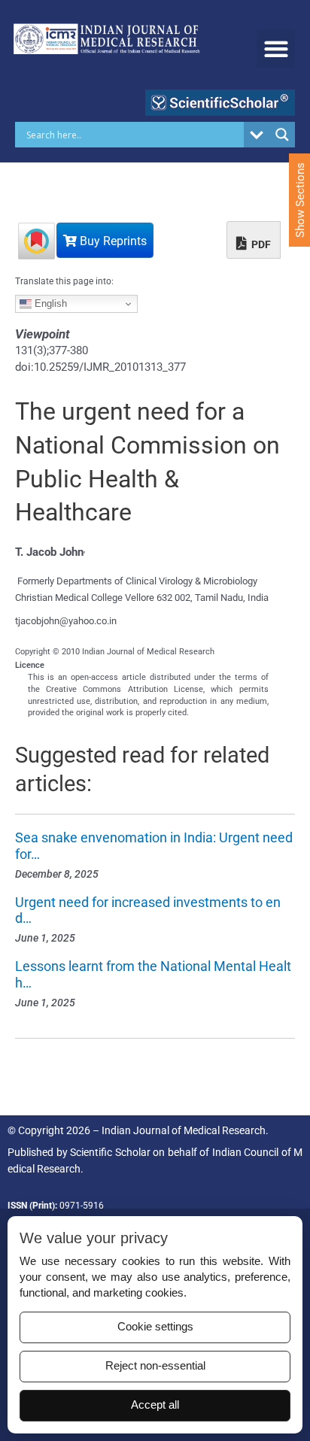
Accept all (155, 1405)
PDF (260, 244)
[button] (276, 48)
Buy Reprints (112, 241)
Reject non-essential (155, 1366)
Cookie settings (155, 1327)
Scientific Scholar (110, 1152)
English (49, 303)
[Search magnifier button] (282, 134)
